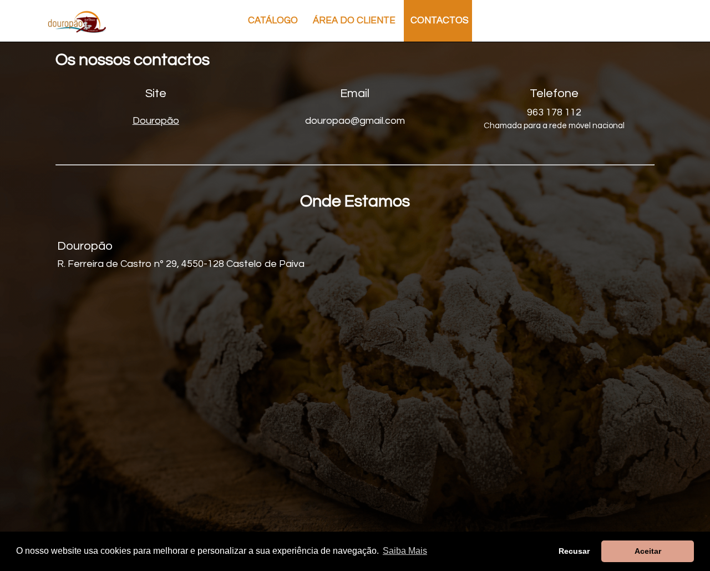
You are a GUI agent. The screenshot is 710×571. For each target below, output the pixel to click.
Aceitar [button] (648, 551)
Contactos (439, 21)
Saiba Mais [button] (405, 550)
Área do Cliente (354, 21)
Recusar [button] (574, 551)
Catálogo (273, 21)
